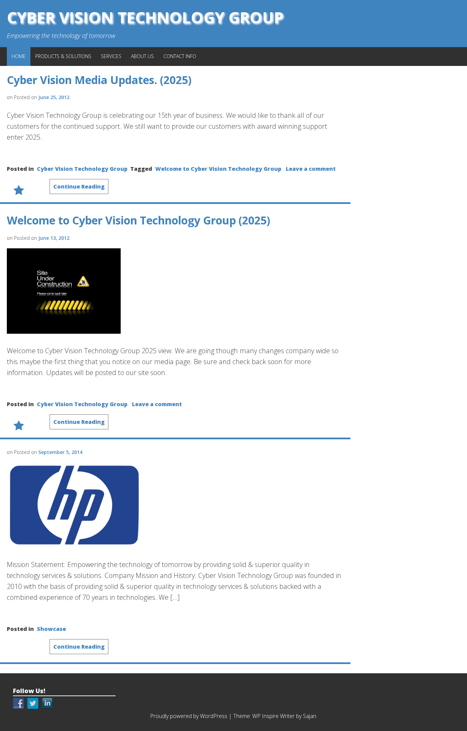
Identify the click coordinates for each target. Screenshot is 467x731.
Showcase (51, 629)
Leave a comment (311, 169)
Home (19, 56)
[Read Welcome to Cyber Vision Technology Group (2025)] (64, 331)
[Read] (74, 545)
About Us (142, 56)
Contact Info (179, 56)
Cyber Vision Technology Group (145, 17)
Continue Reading (79, 186)
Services (111, 56)
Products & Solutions (63, 56)
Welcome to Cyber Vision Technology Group (218, 169)
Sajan (309, 716)
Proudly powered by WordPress (188, 716)
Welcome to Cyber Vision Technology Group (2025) (138, 220)
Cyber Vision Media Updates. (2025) (99, 79)
